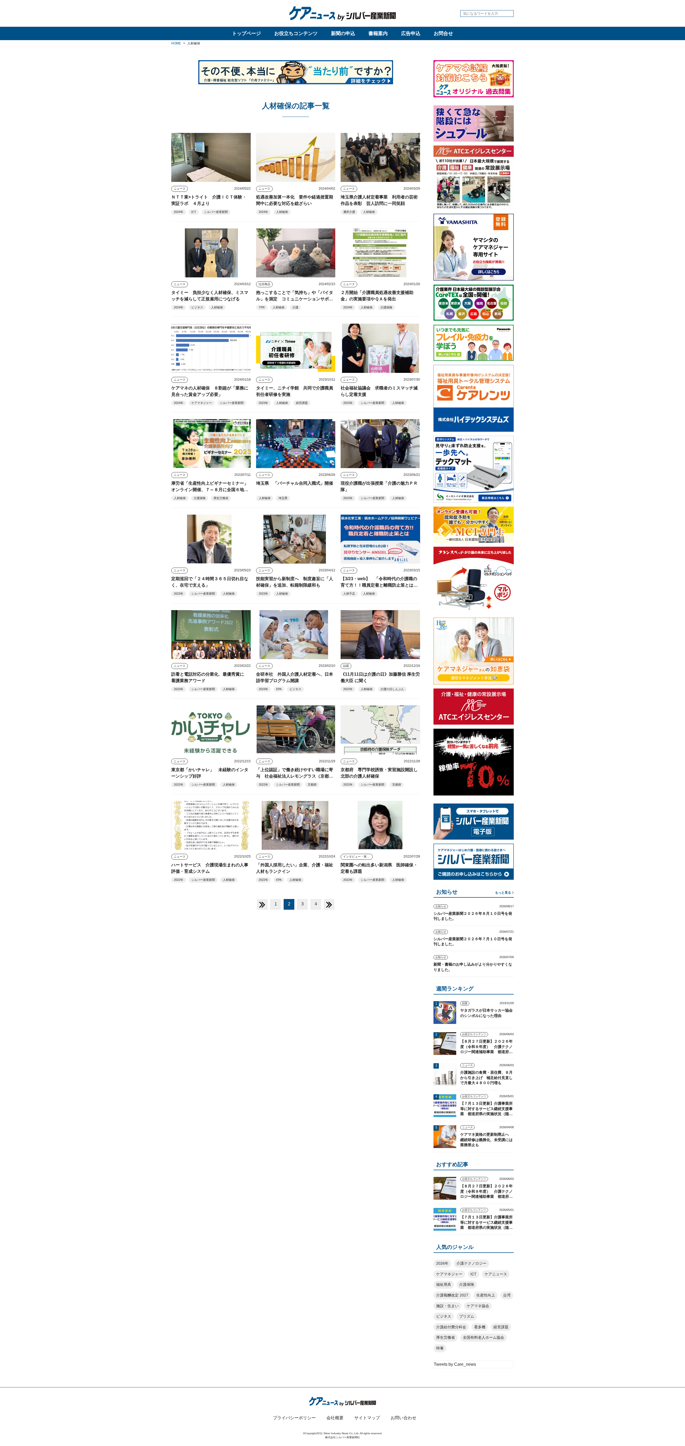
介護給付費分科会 (451, 1327)
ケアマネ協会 (478, 1306)
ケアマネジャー (201, 402)
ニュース (179, 188)
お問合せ (443, 33)
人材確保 (282, 211)
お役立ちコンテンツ (296, 33)
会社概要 (335, 1418)
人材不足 (349, 593)
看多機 (479, 1327)
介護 (295, 307)
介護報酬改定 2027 (452, 1295)
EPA (278, 689)
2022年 (348, 689)
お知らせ (440, 906)
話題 (346, 665)
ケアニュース (496, 1274)
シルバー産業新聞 (216, 211)
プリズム (466, 1316)
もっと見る (503, 892)
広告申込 (410, 33)
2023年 (263, 402)
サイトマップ (367, 1418)
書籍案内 (378, 33)
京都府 (312, 784)
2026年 (442, 1263)
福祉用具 (443, 1284)
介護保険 (386, 307)
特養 (440, 1348)
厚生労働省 (221, 498)
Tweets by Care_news (455, 1364)
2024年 (178, 211)
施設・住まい (447, 1306)
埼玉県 (283, 498)
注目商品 (264, 284)
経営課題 (302, 402)
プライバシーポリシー (294, 1418)
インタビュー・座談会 (357, 856)
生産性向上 (485, 1295)
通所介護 (349, 211)
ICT (193, 211)
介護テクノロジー (471, 1263)
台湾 (507, 1295)
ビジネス (197, 307)
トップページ (246, 33)
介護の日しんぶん (392, 689)
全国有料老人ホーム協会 (483, 1337)
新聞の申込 (343, 33)
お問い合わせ (403, 1418)
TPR (262, 307)
